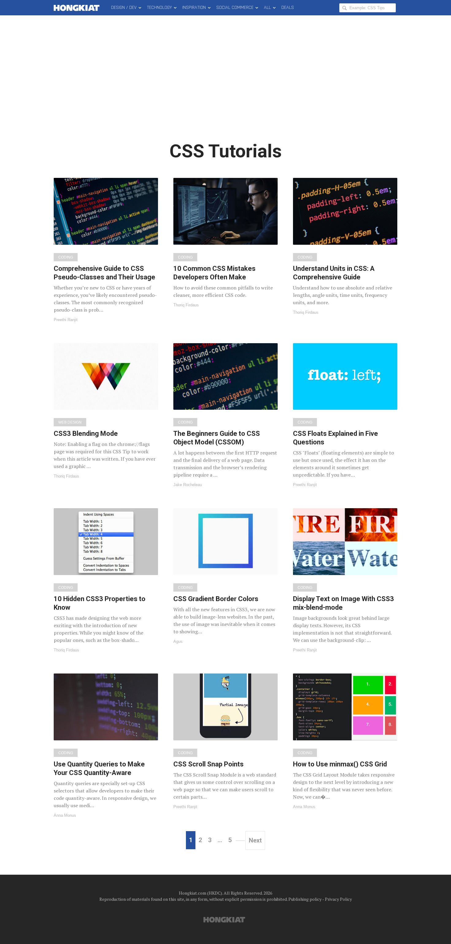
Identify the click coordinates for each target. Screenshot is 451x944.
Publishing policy (305, 899)
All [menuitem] (267, 7)
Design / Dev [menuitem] (124, 7)
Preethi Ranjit (66, 319)
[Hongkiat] (78, 7)
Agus (178, 641)
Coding (65, 257)
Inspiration (194, 7)
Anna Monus (65, 815)
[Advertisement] (225, 83)
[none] (106, 250)
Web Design (70, 422)
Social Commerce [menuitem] (234, 7)
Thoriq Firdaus (186, 305)
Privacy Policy (338, 899)
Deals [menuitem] (287, 7)
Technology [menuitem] (159, 7)
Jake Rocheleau (187, 484)
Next (255, 840)
